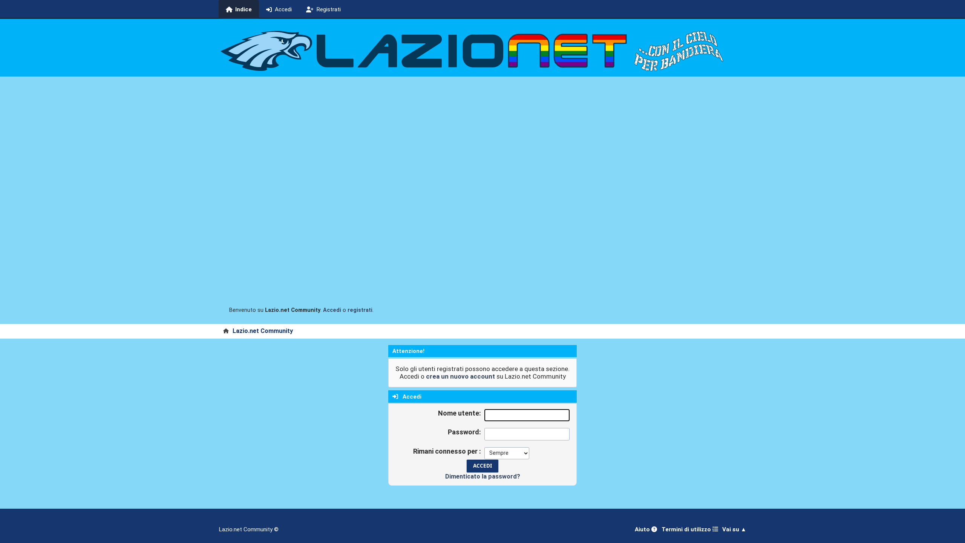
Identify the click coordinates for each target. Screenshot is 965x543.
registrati (360, 310)
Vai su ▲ (734, 529)
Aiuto (643, 529)
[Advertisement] (482, 133)
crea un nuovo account (460, 376)
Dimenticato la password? (482, 476)
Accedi (332, 310)
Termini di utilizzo (687, 529)
